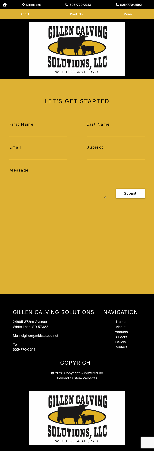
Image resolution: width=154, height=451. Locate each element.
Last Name (98, 124)
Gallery (120, 342)
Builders (121, 337)
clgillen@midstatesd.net (39, 336)
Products (76, 14)
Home (120, 322)
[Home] (4, 4)
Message (19, 170)
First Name (21, 124)
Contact (121, 347)
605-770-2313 (24, 350)
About (24, 14)
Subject (95, 147)
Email (15, 147)
